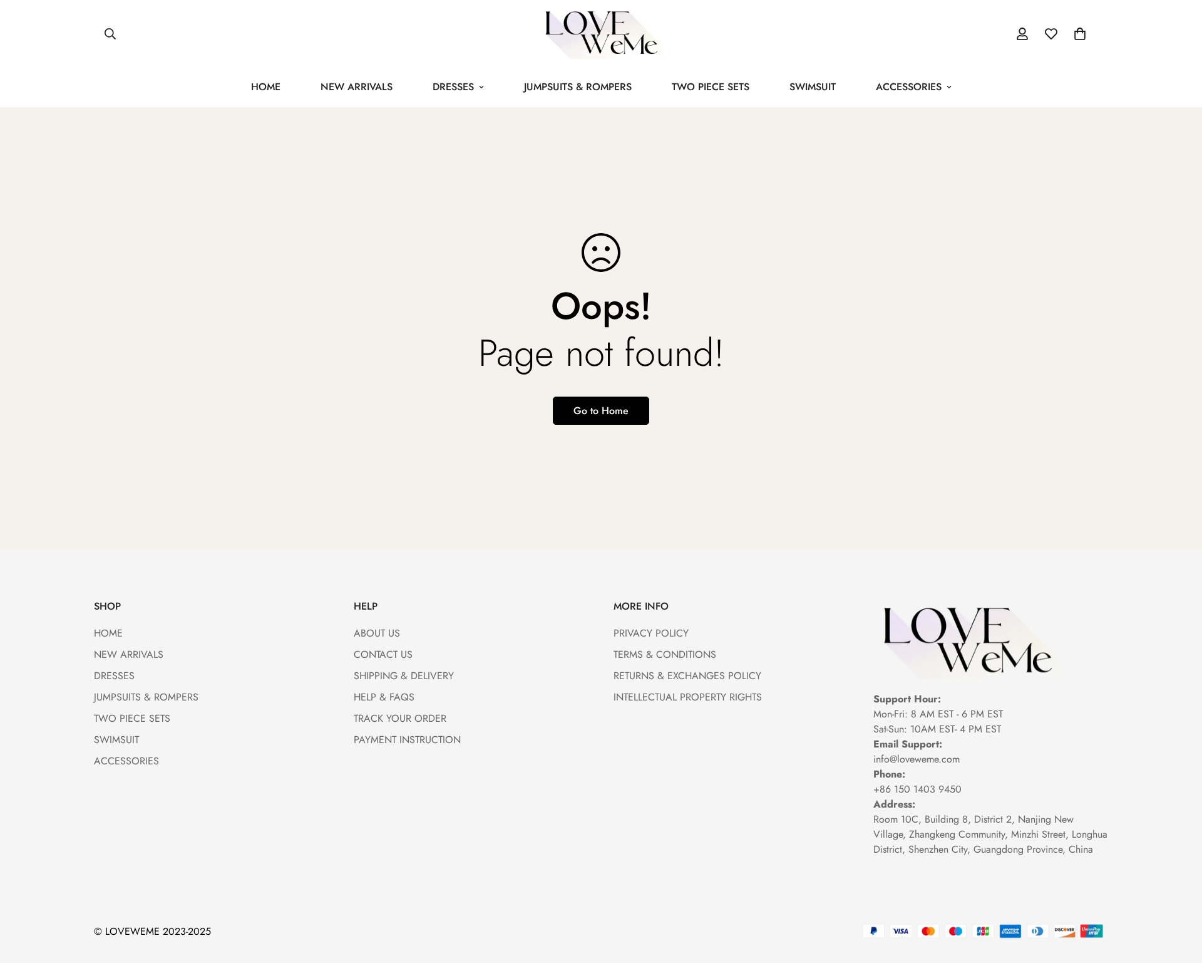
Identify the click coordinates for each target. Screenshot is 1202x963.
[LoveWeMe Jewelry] (601, 33)
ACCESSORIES (909, 87)
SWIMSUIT (812, 87)
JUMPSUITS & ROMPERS (578, 87)
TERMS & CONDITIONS (665, 654)
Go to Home (601, 410)
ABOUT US (377, 633)
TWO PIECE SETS (710, 87)
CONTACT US (383, 654)
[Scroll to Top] (1177, 894)
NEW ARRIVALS (357, 87)
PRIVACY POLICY (651, 633)
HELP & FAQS (384, 697)
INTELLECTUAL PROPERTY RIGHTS (688, 697)
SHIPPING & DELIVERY (404, 676)
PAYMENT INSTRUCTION (407, 739)
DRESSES (453, 87)
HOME (265, 87)
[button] (1080, 33)
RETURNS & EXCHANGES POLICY (687, 676)
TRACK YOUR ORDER (400, 718)
